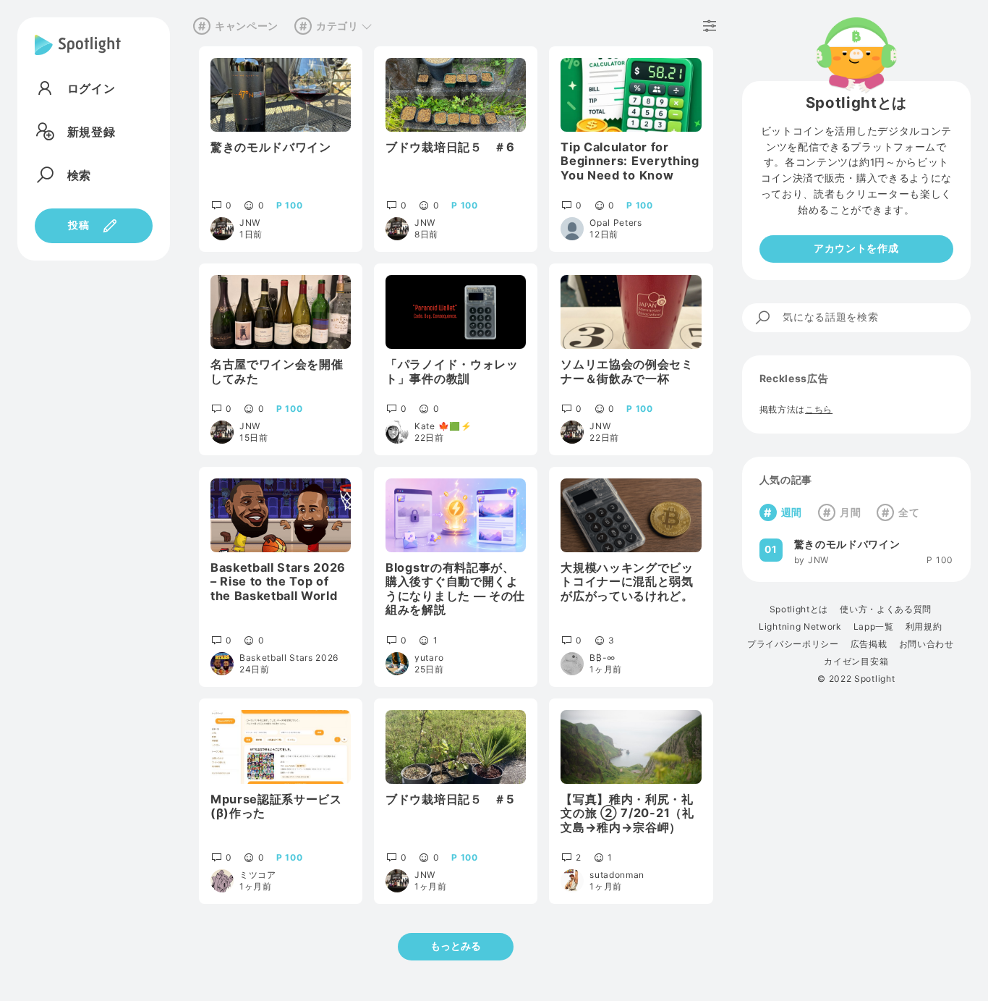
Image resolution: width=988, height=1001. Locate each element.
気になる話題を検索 (830, 317)
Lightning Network (800, 626)
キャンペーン (246, 26)
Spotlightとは (799, 609)
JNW (818, 560)
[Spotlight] (78, 56)
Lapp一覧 (873, 626)
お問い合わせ (926, 644)
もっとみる (455, 946)
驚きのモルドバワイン (847, 544)
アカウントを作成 (856, 248)
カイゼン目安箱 (856, 661)
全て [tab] (908, 512)
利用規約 (924, 626)
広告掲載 (869, 644)
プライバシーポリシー (793, 644)
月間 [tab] (850, 512)
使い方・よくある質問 (886, 609)
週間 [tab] (791, 512)
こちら (818, 409)
